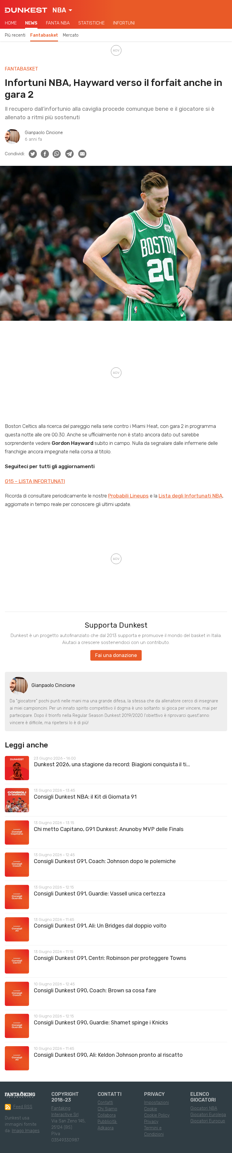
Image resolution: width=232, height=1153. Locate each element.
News (31, 23)
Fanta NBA (58, 23)
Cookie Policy (156, 1115)
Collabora (107, 1115)
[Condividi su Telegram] (69, 154)
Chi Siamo (107, 1109)
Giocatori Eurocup (207, 1121)
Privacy (151, 1121)
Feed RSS (22, 1106)
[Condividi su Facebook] (45, 154)
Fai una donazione (116, 655)
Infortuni (124, 23)
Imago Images (26, 1130)
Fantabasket (44, 35)
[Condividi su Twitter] (33, 154)
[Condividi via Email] (82, 154)
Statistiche (91, 23)
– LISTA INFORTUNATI (39, 481)
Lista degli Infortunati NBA (190, 496)
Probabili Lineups (128, 496)
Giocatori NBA (203, 1108)
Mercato (71, 35)
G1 (8, 481)
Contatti (105, 1102)
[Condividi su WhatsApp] (57, 154)
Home (11, 23)
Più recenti (15, 35)
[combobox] (62, 10)
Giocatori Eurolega (208, 1114)
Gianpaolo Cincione (44, 132)
